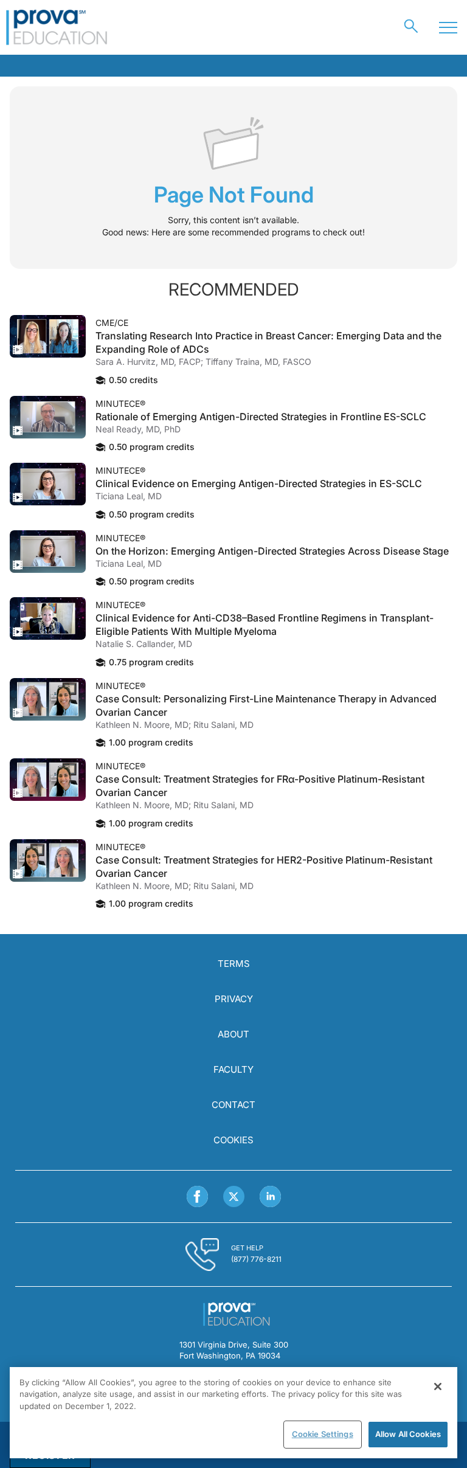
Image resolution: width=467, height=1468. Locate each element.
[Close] (437, 1386)
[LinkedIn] (270, 1196)
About (233, 1034)
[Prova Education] (57, 27)
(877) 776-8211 (256, 1259)
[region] (233, 1412)
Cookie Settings (322, 1434)
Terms (234, 963)
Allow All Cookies (408, 1434)
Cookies (233, 1140)
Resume (48, 336)
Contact (233, 1104)
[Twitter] (233, 1196)
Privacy (234, 999)
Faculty (233, 1069)
